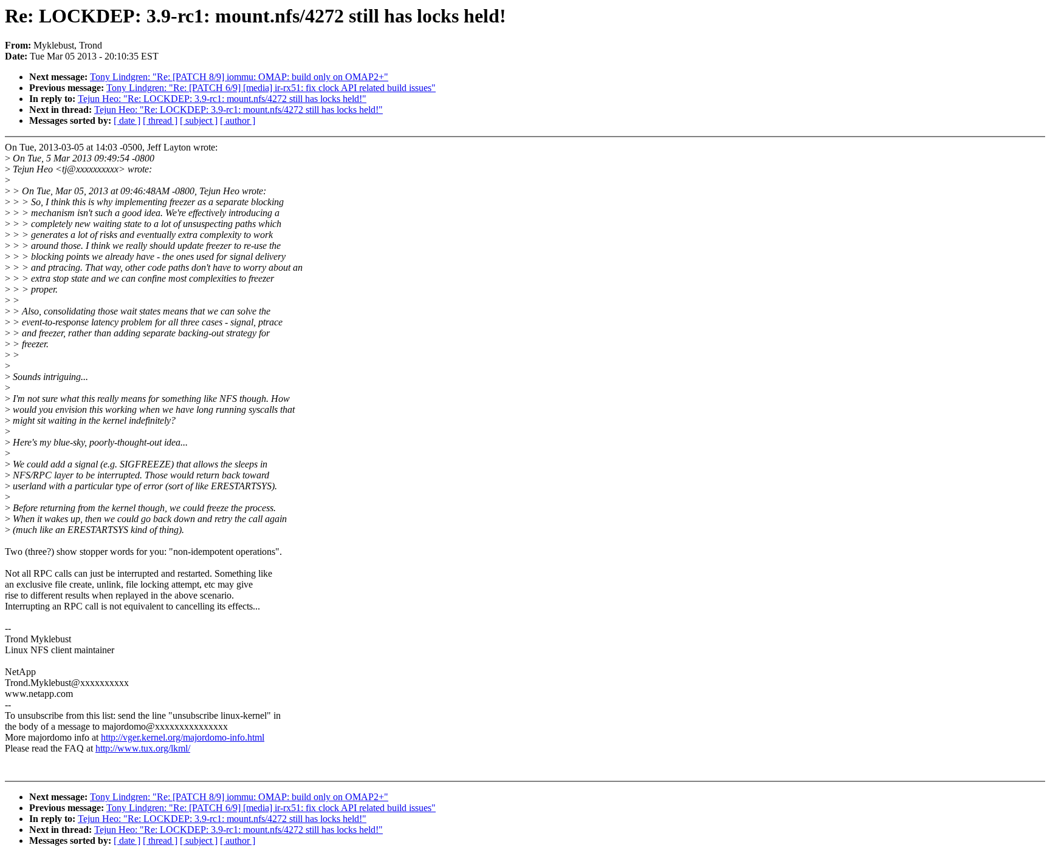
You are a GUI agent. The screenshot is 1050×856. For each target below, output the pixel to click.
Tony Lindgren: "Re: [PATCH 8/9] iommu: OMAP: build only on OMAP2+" (239, 77)
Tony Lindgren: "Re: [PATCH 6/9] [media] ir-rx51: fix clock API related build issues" (271, 88)
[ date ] (127, 120)
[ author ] (237, 120)
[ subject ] (199, 120)
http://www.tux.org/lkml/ (142, 748)
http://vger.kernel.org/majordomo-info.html (182, 737)
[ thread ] (160, 120)
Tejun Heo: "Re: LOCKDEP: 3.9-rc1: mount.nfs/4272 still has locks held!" (222, 98)
